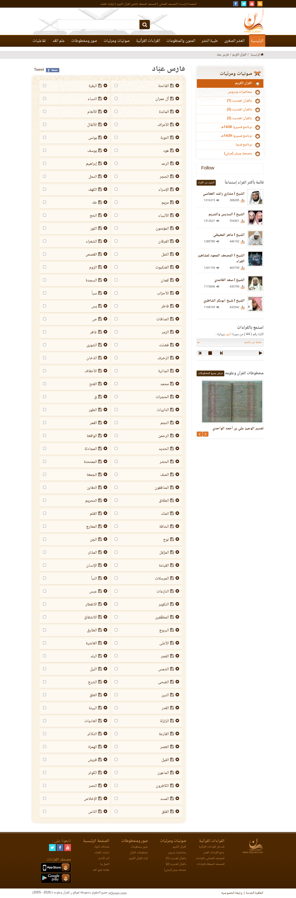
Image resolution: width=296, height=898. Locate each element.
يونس (92, 137)
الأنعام (92, 112)
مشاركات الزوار (101, 847)
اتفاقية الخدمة (254, 893)
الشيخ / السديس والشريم (227, 214)
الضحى (163, 682)
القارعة (164, 734)
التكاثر (92, 734)
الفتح (93, 384)
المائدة (164, 112)
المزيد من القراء (206, 182)
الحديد (164, 449)
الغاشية (91, 643)
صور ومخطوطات (84, 40)
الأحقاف (91, 371)
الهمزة (92, 747)
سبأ (94, 293)
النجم (164, 423)
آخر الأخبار (103, 858)
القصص (91, 254)
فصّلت (164, 345)
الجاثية (163, 371)
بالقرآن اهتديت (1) (239, 101)
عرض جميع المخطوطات (210, 373)
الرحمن (163, 436)
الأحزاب (163, 293)
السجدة (91, 280)
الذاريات (163, 410)
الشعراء (91, 241)
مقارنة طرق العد (100, 870)
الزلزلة (164, 721)
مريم (165, 202)
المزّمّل (164, 552)
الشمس (163, 669)
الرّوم (93, 267)
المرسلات (162, 578)
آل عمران (162, 99)
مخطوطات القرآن (139, 852)
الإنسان (91, 565)
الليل (93, 669)
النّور (93, 228)
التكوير (164, 604)
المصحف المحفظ (148, 4)
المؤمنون (162, 228)
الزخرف (163, 358)
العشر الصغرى (234, 40)
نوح (166, 539)
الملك (165, 513)
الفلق (165, 811)
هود (166, 150)
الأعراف (163, 125)
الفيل (165, 760)
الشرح (92, 682)
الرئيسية (257, 40)
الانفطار (91, 604)
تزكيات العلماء (107, 4)
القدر (165, 708)
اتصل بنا (104, 864)
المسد (164, 798)
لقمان (165, 280)
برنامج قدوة (243, 145)
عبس (93, 591)
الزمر (165, 332)
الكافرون (162, 786)
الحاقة (164, 526)
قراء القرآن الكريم (138, 858)
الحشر (164, 461)
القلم (93, 513)
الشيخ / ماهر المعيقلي (229, 235)
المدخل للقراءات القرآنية (212, 847)
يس (94, 306)
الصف (164, 474)
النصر (93, 786)
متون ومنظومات (139, 847)
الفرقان (163, 241)
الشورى (91, 345)
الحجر (164, 176)
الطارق (92, 630)
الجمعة (92, 474)
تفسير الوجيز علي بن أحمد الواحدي (238, 428)
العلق (93, 695)
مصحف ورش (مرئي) (238, 154)
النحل (93, 176)
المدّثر (92, 552)
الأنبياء (163, 215)
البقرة (93, 86)
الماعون (163, 773)
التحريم (91, 500)
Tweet (39, 70)
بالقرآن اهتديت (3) (239, 118)
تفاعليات (39, 40)
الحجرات (162, 397)
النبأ (94, 578)
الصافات (162, 319)
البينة (93, 708)
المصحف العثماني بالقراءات (210, 858)
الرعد (165, 163)
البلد (93, 656)
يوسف (92, 150)
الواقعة (92, 436)
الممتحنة (90, 461)
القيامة (164, 565)
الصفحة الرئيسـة (188, 4)
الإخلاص (90, 798)
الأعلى (164, 643)
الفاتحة (163, 86)
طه (94, 202)
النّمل (165, 254)
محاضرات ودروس (240, 92)
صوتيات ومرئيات (117, 40)
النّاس (92, 811)
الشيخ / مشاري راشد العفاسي (224, 194)
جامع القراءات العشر (214, 852)
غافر (93, 332)
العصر (164, 747)
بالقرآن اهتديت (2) (239, 110)
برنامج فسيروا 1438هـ (236, 127)
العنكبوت (162, 267)
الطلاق (164, 500)
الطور (93, 410)
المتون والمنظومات (180, 40)
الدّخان (91, 358)
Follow (207, 168)
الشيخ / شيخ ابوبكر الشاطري (224, 301)
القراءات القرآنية (148, 40)
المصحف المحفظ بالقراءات (211, 864)
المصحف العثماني (168, 4)
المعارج (91, 526)
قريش (92, 760)
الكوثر (92, 773)
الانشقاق (90, 617)
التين (165, 695)
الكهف (92, 189)
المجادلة (91, 449)
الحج (93, 215)
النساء (92, 99)
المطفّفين (162, 617)
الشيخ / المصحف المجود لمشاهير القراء (221, 259)
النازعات (163, 591)
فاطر (165, 306)
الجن (93, 539)
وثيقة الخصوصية (231, 893)
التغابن (92, 487)
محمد (164, 384)
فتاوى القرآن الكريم (127, 4)
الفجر (165, 656)
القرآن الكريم (243, 83)
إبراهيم (91, 163)
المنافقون (162, 487)
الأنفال (92, 125)
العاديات (90, 721)
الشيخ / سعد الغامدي (229, 280)
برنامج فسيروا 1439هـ (236, 136)
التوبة (164, 137)
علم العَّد (58, 40)
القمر (93, 423)
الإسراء (163, 189)
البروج (164, 630)
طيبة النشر (210, 40)
